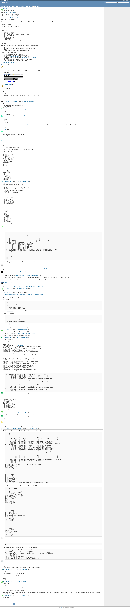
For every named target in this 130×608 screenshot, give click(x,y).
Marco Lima (18, 115)
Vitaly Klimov (7, 12)
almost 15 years (30, 66)
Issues (22, 6)
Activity (13, 6)
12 (21, 604)
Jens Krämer (19, 282)
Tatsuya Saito (24, 101)
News (27, 6)
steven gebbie (19, 140)
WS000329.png (8, 84)
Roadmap (18, 6)
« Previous (4, 604)
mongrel (37, 540)
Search (104, 2)
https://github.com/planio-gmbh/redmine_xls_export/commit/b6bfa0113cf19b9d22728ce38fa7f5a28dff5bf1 (23, 286)
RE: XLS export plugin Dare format (10, 66)
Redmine (61, 607)
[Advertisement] (110, 28)
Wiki (30, 6)
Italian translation (6, 109)
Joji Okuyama (24, 66)
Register (127, 0)
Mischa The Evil (20, 271)
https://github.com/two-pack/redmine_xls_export (13, 107)
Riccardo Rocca (18, 109)
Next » (24, 604)
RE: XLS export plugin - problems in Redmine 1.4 (13, 428)
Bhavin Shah (19, 569)
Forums (33, 6)
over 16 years (12, 12)
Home (2, 0)
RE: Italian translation (7, 115)
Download (8, 6)
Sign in (124, 0)
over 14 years (25, 226)
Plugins (5, 8)
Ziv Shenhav (19, 131)
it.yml (6, 114)
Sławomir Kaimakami (21, 421)
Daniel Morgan (19, 226)
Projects (4, 0)
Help (7, 0)
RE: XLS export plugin (7, 131)
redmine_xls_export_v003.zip (8, 62)
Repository (39, 6)
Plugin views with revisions (14, 56)
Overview (3, 6)
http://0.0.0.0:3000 (21, 345)
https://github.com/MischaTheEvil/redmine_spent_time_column (37, 268)
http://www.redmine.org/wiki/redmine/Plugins (30, 57)
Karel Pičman (19, 560)
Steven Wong (19, 337)
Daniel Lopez (5, 284)
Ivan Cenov (29, 428)
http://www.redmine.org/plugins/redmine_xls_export (12, 17)
